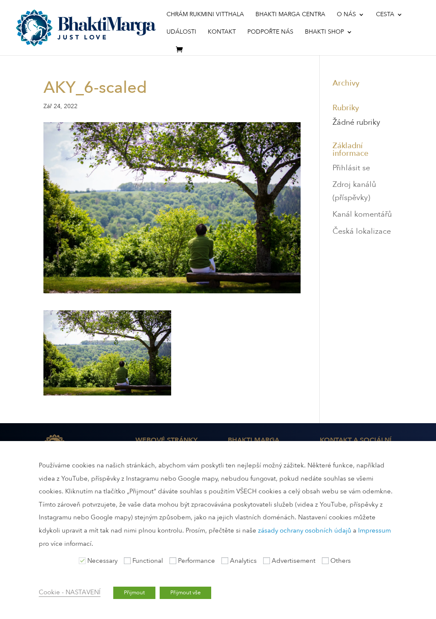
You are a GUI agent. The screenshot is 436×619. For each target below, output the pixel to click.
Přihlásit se (351, 168)
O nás (346, 14)
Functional (147, 560)
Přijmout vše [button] (185, 592)
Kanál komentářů (362, 214)
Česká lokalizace (362, 231)
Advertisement (294, 560)
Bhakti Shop (324, 32)
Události (181, 32)
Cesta (385, 14)
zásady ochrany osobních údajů (304, 530)
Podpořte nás (270, 32)
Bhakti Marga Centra (290, 14)
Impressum (374, 530)
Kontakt (222, 32)
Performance (196, 560)
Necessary (102, 560)
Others (340, 560)
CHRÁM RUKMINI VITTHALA (205, 14)
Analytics (243, 560)
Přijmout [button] (134, 592)
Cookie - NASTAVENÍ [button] (69, 592)
